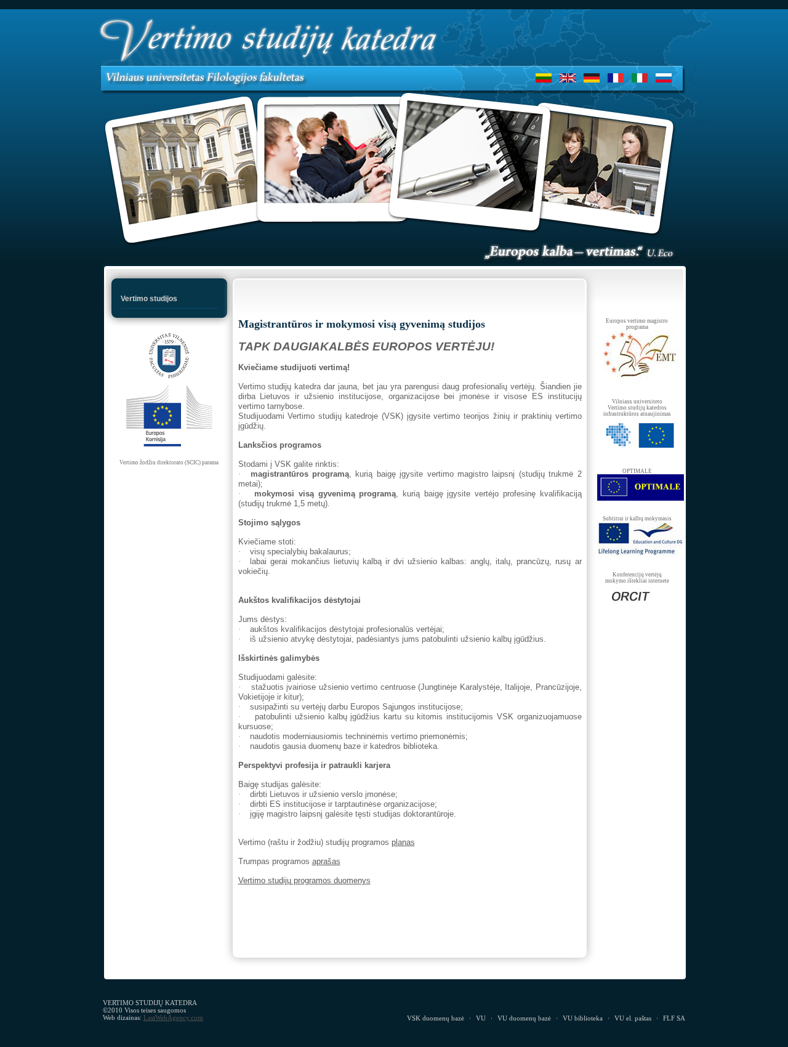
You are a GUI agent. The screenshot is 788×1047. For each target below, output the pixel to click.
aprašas (326, 861)
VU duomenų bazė (524, 1018)
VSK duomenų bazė (435, 1018)
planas (403, 842)
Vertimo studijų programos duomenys (304, 880)
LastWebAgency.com (173, 1017)
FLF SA (674, 1018)
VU (481, 1018)
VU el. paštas (632, 1018)
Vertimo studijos (149, 298)
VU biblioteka (583, 1018)
